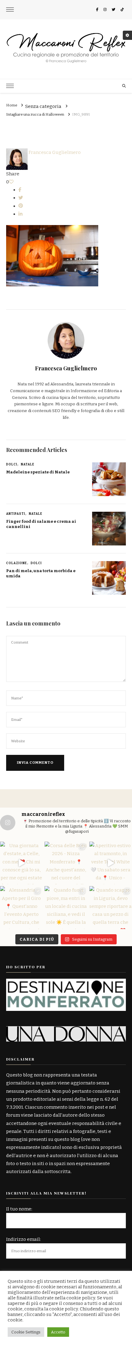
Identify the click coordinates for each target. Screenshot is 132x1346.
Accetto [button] (58, 1332)
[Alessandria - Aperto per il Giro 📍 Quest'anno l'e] (21, 907)
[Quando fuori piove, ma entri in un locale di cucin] (66, 907)
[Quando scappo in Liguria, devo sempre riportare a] (110, 907)
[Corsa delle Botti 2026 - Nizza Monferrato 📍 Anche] (66, 863)
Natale (27, 464)
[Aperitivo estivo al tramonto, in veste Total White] (110, 863)
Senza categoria (43, 106)
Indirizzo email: (23, 1239)
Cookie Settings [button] (26, 1332)
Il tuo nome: (19, 1209)
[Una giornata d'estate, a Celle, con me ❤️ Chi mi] (21, 863)
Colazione (16, 563)
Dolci (11, 464)
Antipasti (15, 514)
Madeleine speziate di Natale (38, 472)
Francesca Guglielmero (54, 152)
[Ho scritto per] (66, 982)
